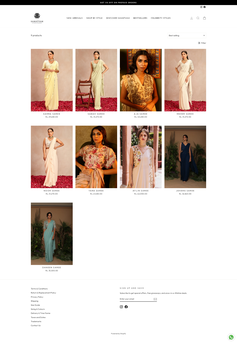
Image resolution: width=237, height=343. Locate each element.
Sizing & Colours (38, 309)
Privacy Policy (37, 297)
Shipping (34, 301)
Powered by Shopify (118, 334)
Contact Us (36, 325)
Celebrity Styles (161, 18)
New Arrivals (75, 18)
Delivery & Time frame (40, 313)
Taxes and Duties (38, 317)
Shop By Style (94, 18)
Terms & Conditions (39, 288)
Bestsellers (140, 18)
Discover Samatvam (118, 18)
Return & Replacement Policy (43, 293)
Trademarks (36, 321)
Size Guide (35, 305)
